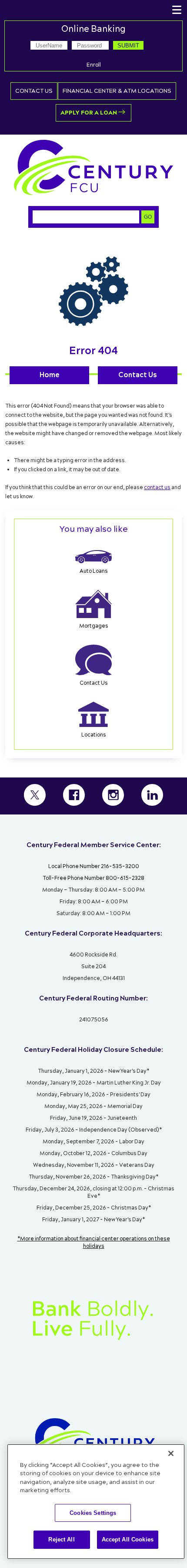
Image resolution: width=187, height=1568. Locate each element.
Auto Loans (94, 571)
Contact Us (34, 91)
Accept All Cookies (128, 1539)
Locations (93, 735)
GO (148, 217)
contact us (157, 487)
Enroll (94, 65)
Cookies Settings (93, 1513)
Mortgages (93, 626)
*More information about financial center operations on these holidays (93, 1242)
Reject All (61, 1539)
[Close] (170, 1453)
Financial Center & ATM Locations (117, 91)
